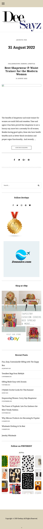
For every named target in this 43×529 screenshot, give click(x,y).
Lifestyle (31, 64)
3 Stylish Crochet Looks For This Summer (18, 390)
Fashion (24, 64)
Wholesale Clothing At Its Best (13, 426)
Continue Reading (21, 147)
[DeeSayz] (21, 21)
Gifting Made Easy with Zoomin (14, 382)
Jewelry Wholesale (9, 435)
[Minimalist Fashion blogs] (15, 224)
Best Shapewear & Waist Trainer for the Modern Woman (21, 71)
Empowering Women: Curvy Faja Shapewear (19, 398)
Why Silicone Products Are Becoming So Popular (21, 418)
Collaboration (14, 64)
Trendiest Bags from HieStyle (13, 373)
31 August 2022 (21, 78)
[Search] (38, 186)
